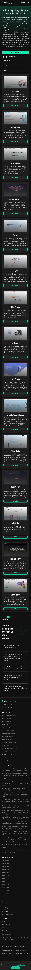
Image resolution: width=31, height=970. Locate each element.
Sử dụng (7, 60)
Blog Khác (13, 939)
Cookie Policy (21, 965)
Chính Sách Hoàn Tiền (22, 953)
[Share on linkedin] (5, 707)
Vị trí (5, 65)
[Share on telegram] (8, 707)
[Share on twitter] (2, 707)
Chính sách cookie (6, 953)
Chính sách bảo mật (21, 950)
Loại (5, 70)
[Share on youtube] (11, 707)
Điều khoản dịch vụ (7, 950)
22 (22, 617)
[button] (24, 2)
